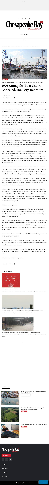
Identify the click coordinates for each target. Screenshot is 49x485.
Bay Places (5, 476)
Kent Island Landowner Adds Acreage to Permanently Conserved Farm (32, 408)
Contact (23, 34)
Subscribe (6, 455)
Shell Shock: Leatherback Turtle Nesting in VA (34, 424)
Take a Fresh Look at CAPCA (10, 289)
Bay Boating (5, 468)
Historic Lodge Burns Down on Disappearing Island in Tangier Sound (23, 311)
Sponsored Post (26, 394)
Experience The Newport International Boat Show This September (33, 392)
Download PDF (43, 482)
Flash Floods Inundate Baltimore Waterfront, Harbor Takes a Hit (21, 332)
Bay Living (4, 472)
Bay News (5, 79)
